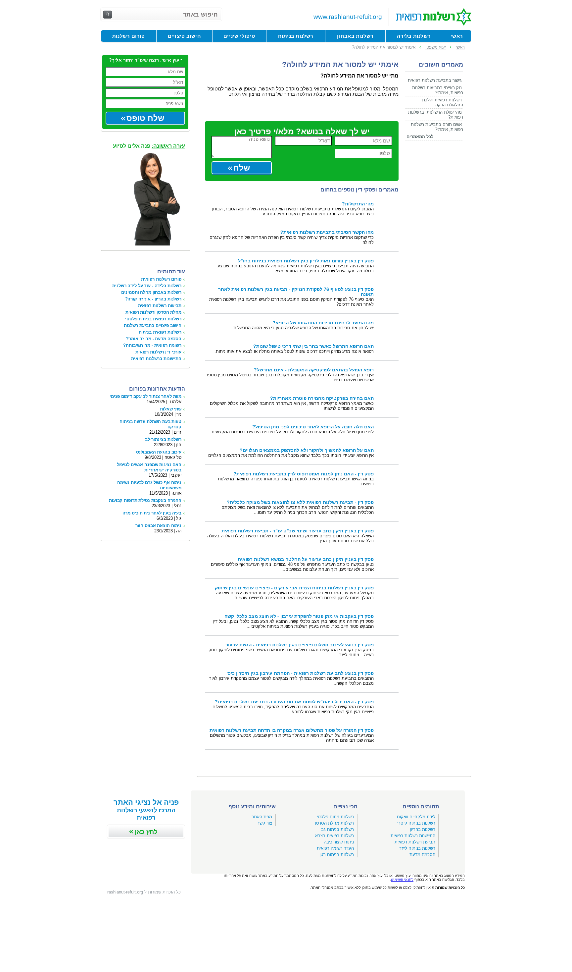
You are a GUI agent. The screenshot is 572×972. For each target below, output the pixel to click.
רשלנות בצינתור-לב (163, 439)
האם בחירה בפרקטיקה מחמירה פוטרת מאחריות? (322, 398)
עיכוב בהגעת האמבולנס (158, 452)
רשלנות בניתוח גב (337, 829)
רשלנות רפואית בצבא (334, 835)
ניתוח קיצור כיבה (339, 841)
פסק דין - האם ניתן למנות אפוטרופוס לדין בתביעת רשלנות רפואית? (303, 473)
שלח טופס (145, 118)
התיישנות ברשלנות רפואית (156, 358)
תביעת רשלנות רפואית (415, 841)
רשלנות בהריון (422, 829)
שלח (241, 167)
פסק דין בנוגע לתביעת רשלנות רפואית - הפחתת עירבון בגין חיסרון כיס (300, 673)
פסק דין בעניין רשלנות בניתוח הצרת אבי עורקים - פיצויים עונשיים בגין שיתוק (294, 587)
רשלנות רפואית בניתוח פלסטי (153, 318)
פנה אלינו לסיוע (149, 146)
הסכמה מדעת (422, 854)
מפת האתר (262, 816)
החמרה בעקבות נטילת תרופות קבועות (145, 500)
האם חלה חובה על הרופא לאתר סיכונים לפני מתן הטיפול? (313, 426)
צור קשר (264, 823)
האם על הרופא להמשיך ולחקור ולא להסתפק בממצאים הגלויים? (307, 450)
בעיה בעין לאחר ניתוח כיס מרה (151, 513)
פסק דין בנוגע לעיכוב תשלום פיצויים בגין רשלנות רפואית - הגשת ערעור (299, 644)
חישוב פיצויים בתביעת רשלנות (152, 325)
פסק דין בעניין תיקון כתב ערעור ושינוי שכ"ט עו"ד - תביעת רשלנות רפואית (297, 530)
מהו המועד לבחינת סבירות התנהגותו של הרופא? (323, 322)
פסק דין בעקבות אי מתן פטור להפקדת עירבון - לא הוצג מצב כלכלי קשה (299, 616)
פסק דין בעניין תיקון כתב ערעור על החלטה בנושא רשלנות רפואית (306, 559)
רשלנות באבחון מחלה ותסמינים (151, 292)
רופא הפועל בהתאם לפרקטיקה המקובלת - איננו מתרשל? (314, 369)
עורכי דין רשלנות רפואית (158, 352)
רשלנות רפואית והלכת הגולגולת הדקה (442, 102)
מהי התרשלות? (358, 203)
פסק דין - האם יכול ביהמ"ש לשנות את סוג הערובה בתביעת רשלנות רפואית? (294, 701)
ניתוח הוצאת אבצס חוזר (158, 525)
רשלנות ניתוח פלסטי (335, 816)
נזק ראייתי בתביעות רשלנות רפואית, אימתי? (437, 90)
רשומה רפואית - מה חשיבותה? (152, 345)
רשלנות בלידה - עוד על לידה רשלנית (146, 285)
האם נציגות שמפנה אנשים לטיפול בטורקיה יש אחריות (149, 467)
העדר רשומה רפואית (335, 848)
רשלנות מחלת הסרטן (334, 823)
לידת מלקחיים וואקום (416, 816)
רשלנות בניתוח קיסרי (416, 823)
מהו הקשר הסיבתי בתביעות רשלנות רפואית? (327, 232)
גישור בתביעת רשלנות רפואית (435, 80)
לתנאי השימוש (402, 880)
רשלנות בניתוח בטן (336, 854)
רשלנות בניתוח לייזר (417, 848)
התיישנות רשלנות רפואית (413, 835)
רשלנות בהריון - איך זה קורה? (153, 299)
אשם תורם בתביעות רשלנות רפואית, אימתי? (437, 127)
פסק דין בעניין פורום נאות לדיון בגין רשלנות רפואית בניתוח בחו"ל (306, 260)
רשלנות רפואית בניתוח (160, 332)
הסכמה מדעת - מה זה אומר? (153, 338)
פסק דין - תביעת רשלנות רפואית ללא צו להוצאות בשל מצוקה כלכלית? (300, 502)
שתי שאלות (170, 408)
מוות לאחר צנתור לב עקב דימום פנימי (145, 396)
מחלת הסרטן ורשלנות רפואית (153, 312)
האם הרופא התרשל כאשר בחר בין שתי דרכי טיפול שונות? (313, 346)
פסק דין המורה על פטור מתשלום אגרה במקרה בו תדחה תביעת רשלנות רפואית (292, 730)
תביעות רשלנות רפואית (159, 305)
